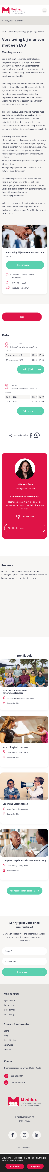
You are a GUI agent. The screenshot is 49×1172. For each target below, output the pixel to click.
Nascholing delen (21, 435)
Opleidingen (9, 1009)
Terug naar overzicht (13, 20)
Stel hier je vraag (16, 528)
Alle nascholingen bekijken (22, 890)
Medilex (27, 1147)
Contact (7, 1049)
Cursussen (9, 1005)
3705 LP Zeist (24, 1121)
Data (22, 317)
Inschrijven (23, 264)
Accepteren (15, 1166)
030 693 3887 (28, 516)
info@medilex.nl (18, 1082)
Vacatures (8, 1045)
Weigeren (35, 1166)
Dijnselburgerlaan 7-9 (24, 1117)
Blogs (6, 1030)
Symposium (9, 1000)
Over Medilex (10, 1040)
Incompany (9, 1014)
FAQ (6, 1035)
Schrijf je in (28, 369)
